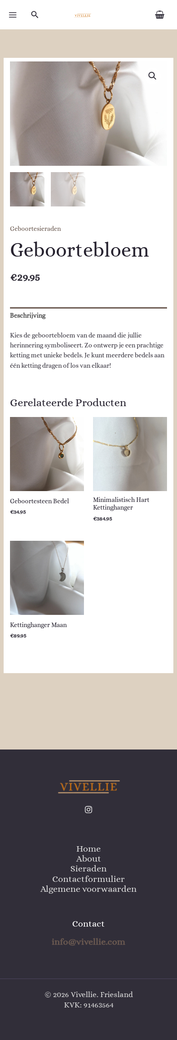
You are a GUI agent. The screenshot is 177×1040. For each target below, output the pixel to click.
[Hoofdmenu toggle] (13, 15)
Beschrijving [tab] (27, 315)
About (88, 858)
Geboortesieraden (35, 228)
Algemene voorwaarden (88, 889)
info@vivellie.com (88, 942)
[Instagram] (88, 810)
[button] (35, 14)
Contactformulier (88, 879)
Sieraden (88, 868)
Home (88, 848)
